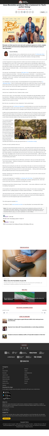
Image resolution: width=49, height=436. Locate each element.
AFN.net (35, 208)
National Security (5, 379)
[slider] (25, 312)
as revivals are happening (18, 106)
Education (4, 372)
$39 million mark (25, 72)
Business (26, 368)
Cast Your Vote (24, 303)
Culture (25, 370)
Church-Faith (5, 370)
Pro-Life (26, 381)
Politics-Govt (5, 381)
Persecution (26, 379)
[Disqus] (24, 230)
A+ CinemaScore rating (31, 141)
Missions (26, 377)
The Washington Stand (39, 54)
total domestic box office (17, 204)
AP (3, 368)
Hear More (44, 310)
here (17, 201)
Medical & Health (6, 377)
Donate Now (7, 418)
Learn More (5, 409)
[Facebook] (21, 348)
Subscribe (24, 345)
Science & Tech (5, 383)
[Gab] (27, 348)
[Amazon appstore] (6, 398)
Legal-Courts (5, 375)
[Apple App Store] (6, 392)
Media (25, 375)
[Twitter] (24, 348)
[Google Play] (7, 395)
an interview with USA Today (26, 178)
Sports (25, 383)
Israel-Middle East (28, 372)
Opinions (4, 385)
